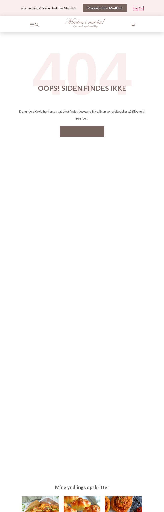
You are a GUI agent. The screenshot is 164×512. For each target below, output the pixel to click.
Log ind (138, 8)
